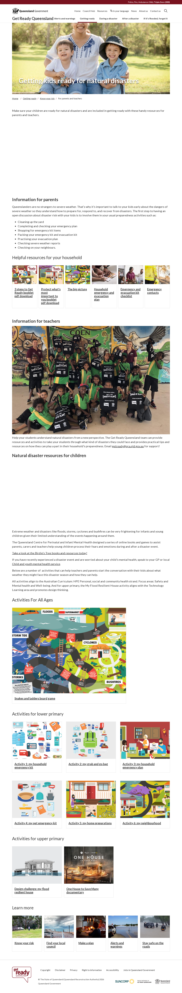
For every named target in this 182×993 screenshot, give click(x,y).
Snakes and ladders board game (35, 698)
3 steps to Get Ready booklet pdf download (24, 292)
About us (143, 11)
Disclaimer (60, 970)
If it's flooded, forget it (156, 18)
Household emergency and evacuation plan (104, 294)
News (134, 11)
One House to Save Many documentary (82, 890)
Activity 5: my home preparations (90, 823)
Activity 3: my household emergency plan (139, 765)
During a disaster (108, 18)
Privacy (73, 970)
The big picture (77, 289)
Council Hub (89, 11)
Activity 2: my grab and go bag (88, 764)
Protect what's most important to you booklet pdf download (51, 296)
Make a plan (86, 943)
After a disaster (130, 18)
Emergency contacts (154, 290)
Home (77, 11)
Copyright (45, 970)
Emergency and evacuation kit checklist (130, 292)
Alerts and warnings (64, 18)
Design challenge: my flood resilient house (32, 890)
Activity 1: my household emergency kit (30, 765)
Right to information (92, 970)
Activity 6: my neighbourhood (142, 823)
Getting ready (87, 18)
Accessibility (112, 970)
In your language (121, 11)
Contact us (155, 11)
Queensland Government (49, 983)
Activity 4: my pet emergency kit (36, 823)
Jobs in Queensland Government (139, 970)
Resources (102, 11)
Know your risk (47, 98)
